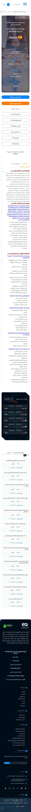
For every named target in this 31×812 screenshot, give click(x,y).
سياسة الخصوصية (21, 736)
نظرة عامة (25, 164)
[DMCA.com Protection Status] (7, 626)
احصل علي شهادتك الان (20, 720)
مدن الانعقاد (22, 696)
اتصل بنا (23, 703)
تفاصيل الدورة (19, 468)
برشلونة (9, 11)
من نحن (23, 701)
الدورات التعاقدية (21, 699)
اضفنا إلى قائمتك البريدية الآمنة (18, 743)
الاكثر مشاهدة (22, 715)
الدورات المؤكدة (21, 717)
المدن (5, 11)
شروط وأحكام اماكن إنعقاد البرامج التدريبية (16, 740)
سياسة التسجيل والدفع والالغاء (18, 738)
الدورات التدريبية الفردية (20, 731)
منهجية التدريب (15, 164)
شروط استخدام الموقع (20, 729)
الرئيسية (16, 4)
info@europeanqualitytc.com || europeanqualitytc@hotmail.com (18, 780)
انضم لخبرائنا (22, 706)
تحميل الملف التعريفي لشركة (19, 745)
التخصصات (23, 694)
